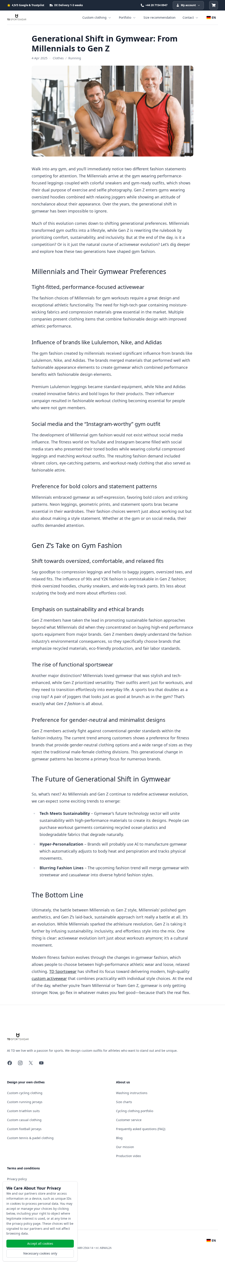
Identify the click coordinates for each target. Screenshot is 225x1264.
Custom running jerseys (24, 1102)
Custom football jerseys (24, 1129)
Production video (128, 1156)
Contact (188, 17)
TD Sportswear (62, 971)
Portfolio (125, 17)
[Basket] (213, 5)
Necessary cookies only (40, 1253)
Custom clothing (94, 17)
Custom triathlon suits (23, 1111)
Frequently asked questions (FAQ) (140, 1129)
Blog (119, 1138)
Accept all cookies (40, 1243)
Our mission (125, 1147)
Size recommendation (159, 17)
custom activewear (49, 978)
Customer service (129, 1120)
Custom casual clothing (24, 1120)
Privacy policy (17, 1179)
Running (74, 58)
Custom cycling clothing (24, 1093)
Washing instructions (131, 1093)
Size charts (124, 1102)
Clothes (58, 58)
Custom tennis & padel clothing (30, 1138)
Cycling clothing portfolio (134, 1111)
